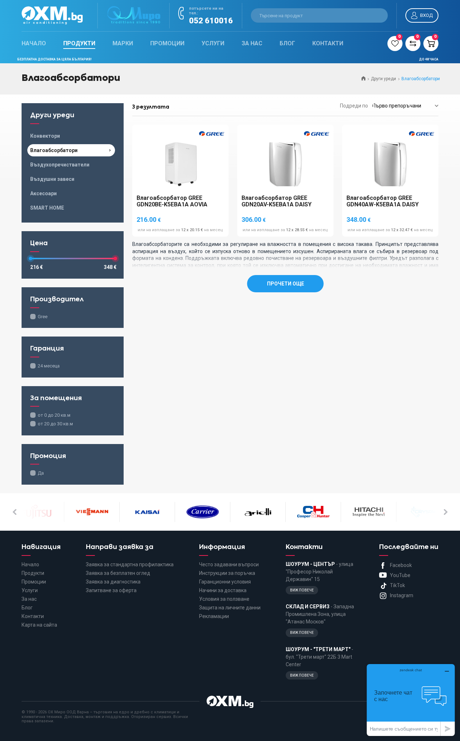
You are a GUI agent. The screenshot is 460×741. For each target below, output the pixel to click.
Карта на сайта (39, 625)
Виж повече (302, 590)
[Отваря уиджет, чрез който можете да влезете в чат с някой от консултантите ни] (410, 699)
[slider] (30, 258)
